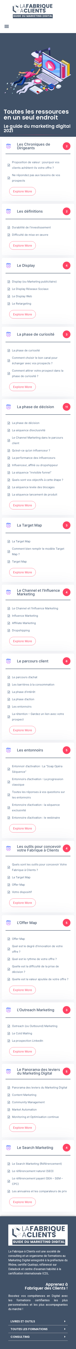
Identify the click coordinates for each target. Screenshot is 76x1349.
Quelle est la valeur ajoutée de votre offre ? (40, 979)
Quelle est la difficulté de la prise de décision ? (35, 969)
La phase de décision (25, 423)
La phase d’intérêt (23, 692)
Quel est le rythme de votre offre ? (34, 959)
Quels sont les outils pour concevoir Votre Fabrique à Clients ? (39, 867)
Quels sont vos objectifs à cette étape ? (37, 480)
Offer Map (18, 884)
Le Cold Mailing (22, 1033)
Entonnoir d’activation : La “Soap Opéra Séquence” (37, 768)
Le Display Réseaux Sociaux (30, 289)
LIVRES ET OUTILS (23, 1321)
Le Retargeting (21, 303)
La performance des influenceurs (33, 458)
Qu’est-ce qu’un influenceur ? (31, 450)
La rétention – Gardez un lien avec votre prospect (38, 716)
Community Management (28, 1102)
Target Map (19, 561)
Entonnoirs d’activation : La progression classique (37, 781)
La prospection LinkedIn (27, 1040)
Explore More (22, 191)
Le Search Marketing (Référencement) (37, 1163)
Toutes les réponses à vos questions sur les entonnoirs (38, 794)
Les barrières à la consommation (33, 684)
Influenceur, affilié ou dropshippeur (35, 465)
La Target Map (21, 541)
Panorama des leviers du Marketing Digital (39, 1087)
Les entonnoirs (22, 706)
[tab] (38, 1321)
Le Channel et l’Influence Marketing (35, 608)
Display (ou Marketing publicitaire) (34, 281)
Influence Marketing (25, 615)
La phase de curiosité (26, 350)
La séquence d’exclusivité (28, 430)
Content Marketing (24, 1095)
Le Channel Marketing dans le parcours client (37, 440)
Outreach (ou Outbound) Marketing (34, 1026)
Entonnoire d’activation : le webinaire (36, 817)
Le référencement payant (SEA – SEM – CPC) (37, 1181)
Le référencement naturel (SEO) (32, 1171)
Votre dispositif (22, 892)
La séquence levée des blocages (33, 487)
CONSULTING (20, 1337)
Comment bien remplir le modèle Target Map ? (38, 551)
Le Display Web (22, 296)
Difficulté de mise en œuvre (30, 234)
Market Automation (24, 1109)
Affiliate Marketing (24, 623)
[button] (6, 26)
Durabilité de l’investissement (31, 227)
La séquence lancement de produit (34, 494)
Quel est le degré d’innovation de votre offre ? (37, 948)
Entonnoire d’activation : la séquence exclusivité (36, 807)
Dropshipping (21, 630)
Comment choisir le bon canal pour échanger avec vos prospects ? (35, 360)
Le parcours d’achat (24, 677)
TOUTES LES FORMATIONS (29, 1329)
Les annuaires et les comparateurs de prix (39, 1191)
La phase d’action (23, 699)
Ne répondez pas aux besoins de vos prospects (36, 177)
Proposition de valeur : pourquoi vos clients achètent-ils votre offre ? (35, 164)
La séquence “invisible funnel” (31, 472)
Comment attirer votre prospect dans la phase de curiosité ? (37, 373)
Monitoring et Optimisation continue (35, 1117)
